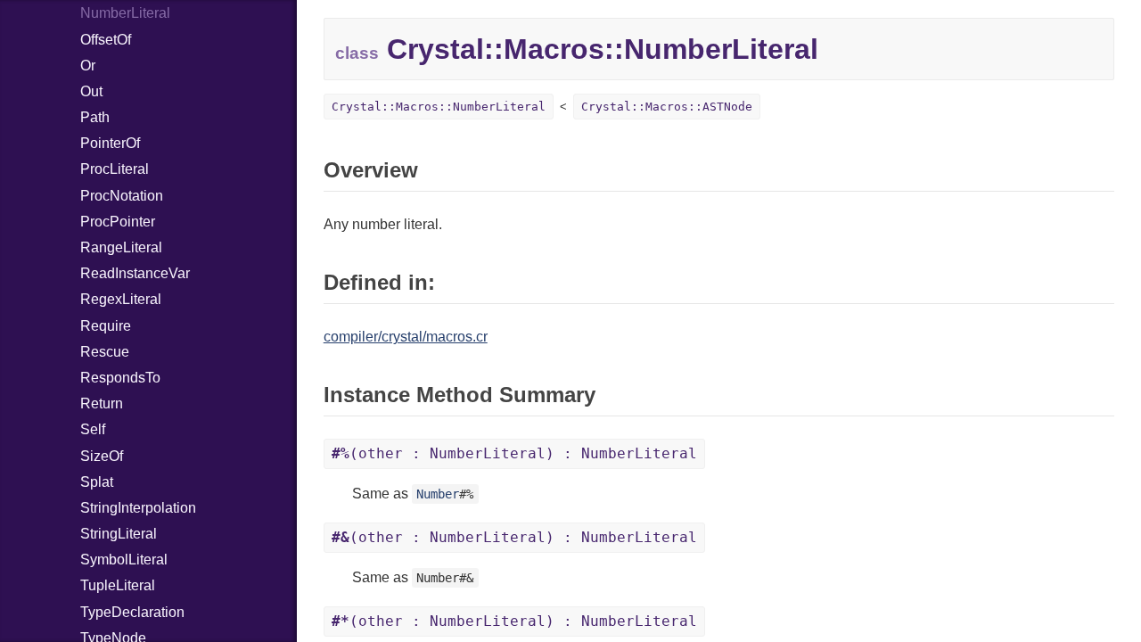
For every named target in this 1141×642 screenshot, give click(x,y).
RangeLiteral (121, 247)
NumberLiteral (125, 13)
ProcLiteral (114, 169)
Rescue (104, 351)
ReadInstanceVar (135, 273)
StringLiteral (118, 533)
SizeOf (101, 456)
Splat (96, 482)
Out (91, 91)
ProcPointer (117, 221)
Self (92, 429)
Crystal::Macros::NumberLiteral (439, 106)
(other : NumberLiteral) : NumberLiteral (514, 453)
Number (437, 494)
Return (101, 403)
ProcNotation (121, 195)
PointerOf (110, 143)
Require (105, 325)
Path (95, 117)
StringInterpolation (138, 507)
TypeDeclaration (132, 612)
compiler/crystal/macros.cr (406, 336)
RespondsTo (120, 377)
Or (87, 65)
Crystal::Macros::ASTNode (666, 106)
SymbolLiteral (124, 559)
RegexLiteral (120, 299)
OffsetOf (105, 39)
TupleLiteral (117, 585)
